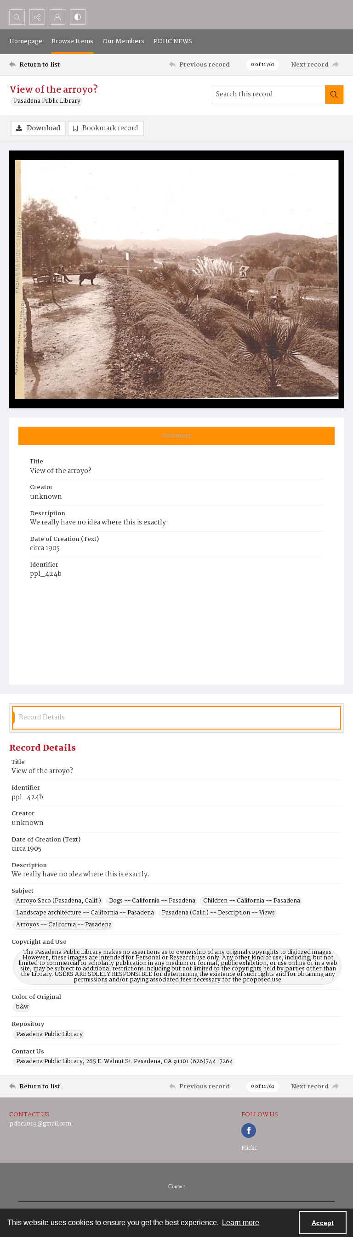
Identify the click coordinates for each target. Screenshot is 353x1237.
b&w (22, 1007)
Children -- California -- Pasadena (251, 901)
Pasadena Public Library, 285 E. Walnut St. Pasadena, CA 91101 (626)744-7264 (124, 1061)
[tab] (176, 436)
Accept (323, 1222)
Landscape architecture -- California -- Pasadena (85, 913)
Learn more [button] (240, 1222)
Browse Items (72, 41)
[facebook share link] (248, 1130)
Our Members (123, 41)
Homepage (25, 41)
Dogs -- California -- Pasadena (152, 901)
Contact (176, 1186)
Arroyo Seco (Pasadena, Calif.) (58, 901)
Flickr (249, 1148)
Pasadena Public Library (47, 101)
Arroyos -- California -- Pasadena (64, 925)
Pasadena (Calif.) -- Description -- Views (218, 913)
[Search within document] (334, 94)
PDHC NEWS (173, 41)
